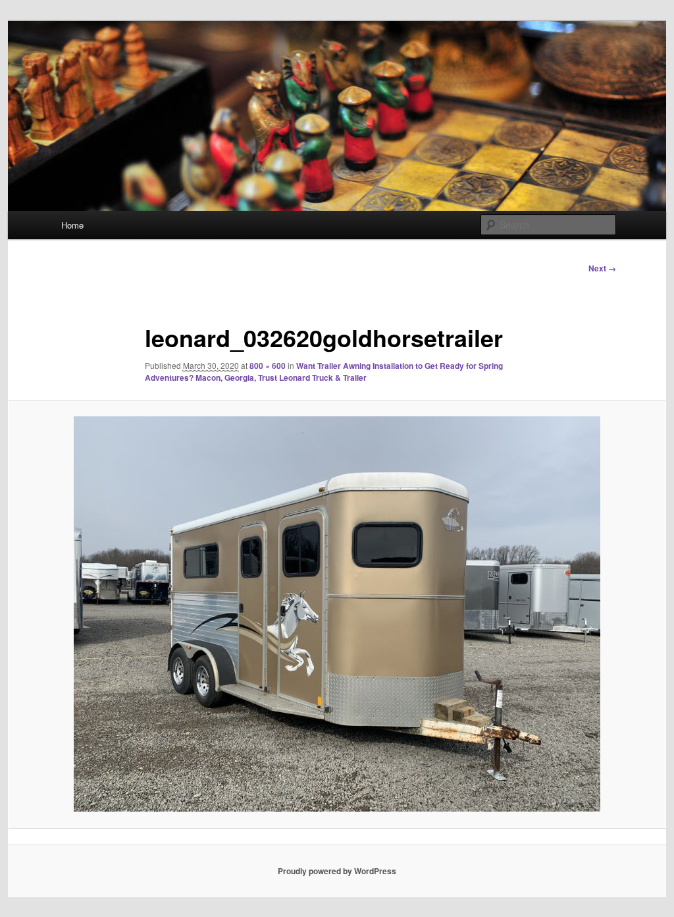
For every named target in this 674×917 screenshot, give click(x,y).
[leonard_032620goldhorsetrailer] (337, 614)
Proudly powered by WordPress (337, 871)
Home (72, 225)
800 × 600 (267, 366)
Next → (602, 268)
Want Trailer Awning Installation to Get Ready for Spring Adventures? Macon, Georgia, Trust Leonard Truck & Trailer (324, 371)
